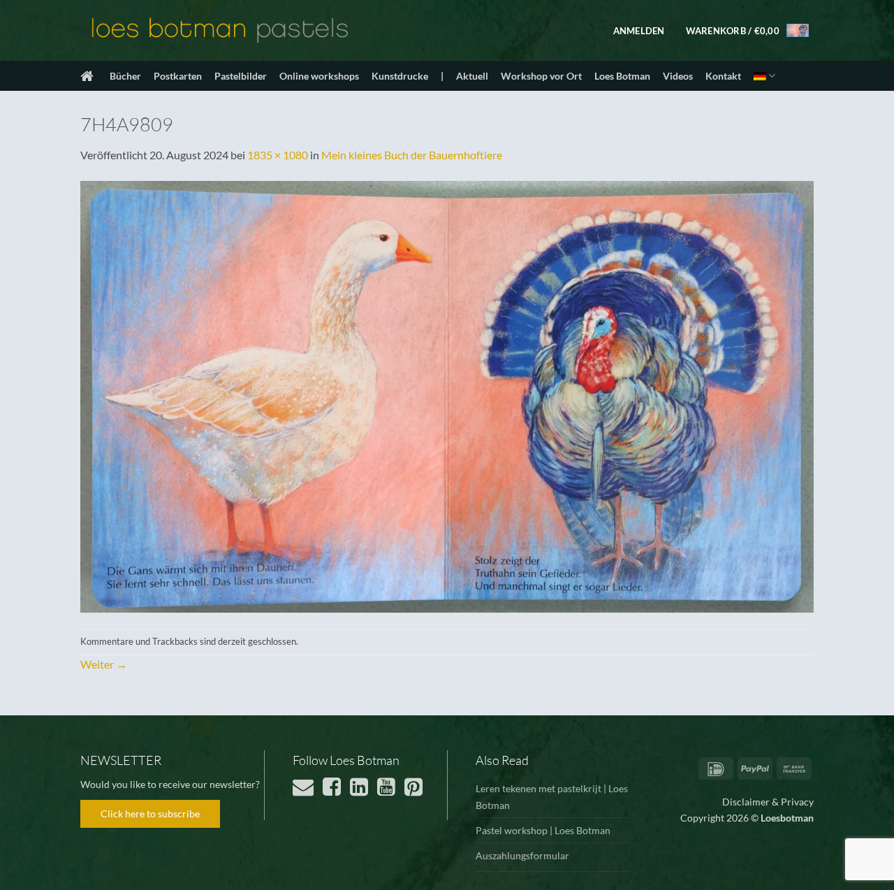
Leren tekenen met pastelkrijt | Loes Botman (552, 796)
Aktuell (472, 76)
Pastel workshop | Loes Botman (543, 830)
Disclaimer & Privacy (768, 802)
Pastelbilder (240, 76)
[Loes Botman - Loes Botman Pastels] (220, 30)
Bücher (125, 76)
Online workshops (319, 76)
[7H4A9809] (447, 395)
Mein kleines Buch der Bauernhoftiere (411, 154)
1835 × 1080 (277, 154)
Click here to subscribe (150, 813)
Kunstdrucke (400, 76)
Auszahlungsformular (522, 855)
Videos (678, 76)
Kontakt (723, 76)
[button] (639, 30)
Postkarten (178, 76)
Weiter (103, 664)
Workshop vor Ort (541, 76)
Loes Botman (622, 76)
